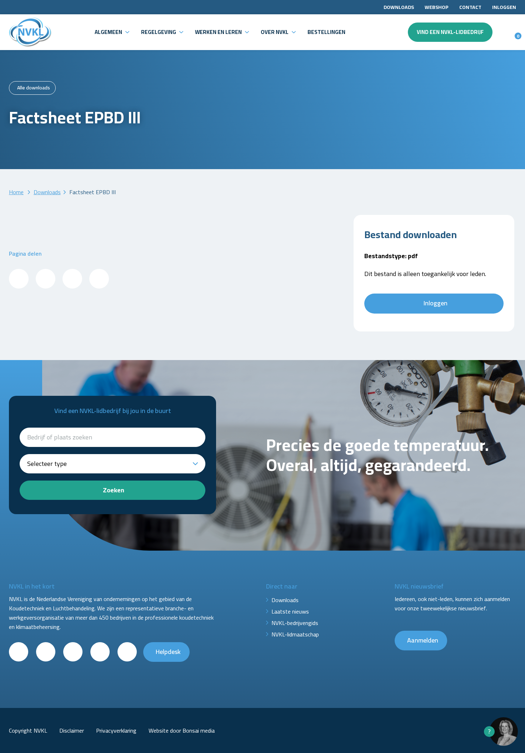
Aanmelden (422, 640)
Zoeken (113, 490)
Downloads (399, 7)
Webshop (437, 7)
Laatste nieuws (290, 611)
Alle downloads (33, 87)
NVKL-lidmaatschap (295, 634)
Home (16, 192)
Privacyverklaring (116, 730)
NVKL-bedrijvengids (294, 622)
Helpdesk (168, 652)
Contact (470, 7)
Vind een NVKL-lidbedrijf (450, 32)
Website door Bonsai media (182, 730)
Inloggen (504, 7)
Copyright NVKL (28, 730)
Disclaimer (71, 730)
